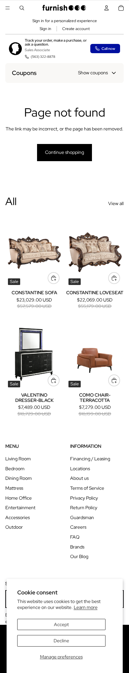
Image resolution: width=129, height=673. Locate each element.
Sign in (45, 28)
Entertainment (20, 508)
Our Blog (79, 556)
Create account (76, 28)
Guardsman (82, 517)
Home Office (18, 498)
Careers (78, 527)
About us (79, 478)
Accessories (17, 517)
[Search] (22, 8)
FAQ (74, 537)
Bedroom (14, 469)
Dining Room (18, 478)
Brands (77, 547)
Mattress (14, 488)
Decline (61, 641)
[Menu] (7, 8)
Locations (80, 469)
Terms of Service (87, 488)
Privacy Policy (84, 498)
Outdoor (14, 527)
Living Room (18, 459)
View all (116, 203)
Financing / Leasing (90, 459)
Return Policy (83, 508)
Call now (108, 48)
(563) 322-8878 (43, 56)
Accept (61, 624)
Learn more (86, 607)
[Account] (106, 8)
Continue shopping (64, 152)
